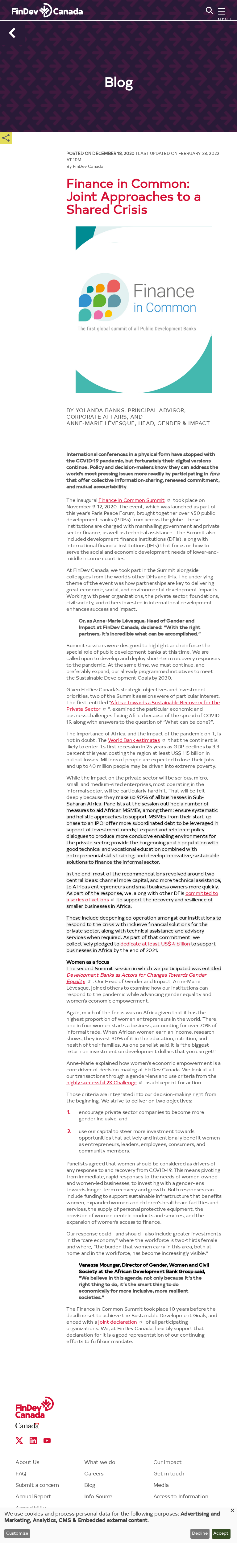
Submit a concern (37, 1485)
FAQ (21, 1474)
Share (6, 138)
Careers (94, 1474)
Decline (200, 1534)
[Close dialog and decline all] (232, 1511)
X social (19, 1440)
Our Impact (167, 1462)
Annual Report (33, 1497)
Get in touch (168, 1474)
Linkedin (33, 1440)
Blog (89, 1485)
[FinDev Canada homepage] (47, 10)
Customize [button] (17, 1534)
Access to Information (180, 1497)
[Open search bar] (208, 31)
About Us (27, 1462)
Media (161, 1485)
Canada (27, 1425)
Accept (221, 1534)
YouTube (47, 1440)
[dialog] (118, 1525)
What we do (99, 1462)
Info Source (98, 1497)
